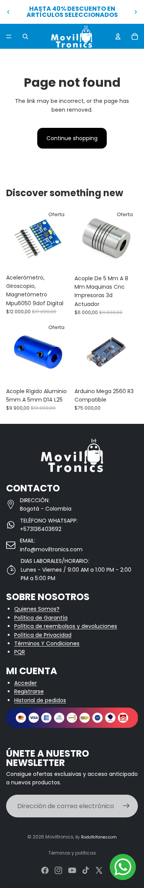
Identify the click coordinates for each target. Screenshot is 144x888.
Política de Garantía (41, 618)
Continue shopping (72, 138)
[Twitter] (99, 870)
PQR (19, 652)
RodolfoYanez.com (99, 837)
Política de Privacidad (42, 635)
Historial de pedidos (40, 700)
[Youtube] (72, 870)
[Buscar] (25, 36)
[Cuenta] (117, 36)
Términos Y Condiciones (46, 643)
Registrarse (29, 691)
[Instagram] (58, 870)
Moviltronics (59, 836)
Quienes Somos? (37, 609)
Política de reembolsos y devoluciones (65, 626)
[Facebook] (45, 870)
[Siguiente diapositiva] (135, 11)
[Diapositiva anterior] (8, 11)
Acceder (25, 683)
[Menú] (9, 36)
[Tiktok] (85, 870)
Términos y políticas (72, 853)
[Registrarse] (126, 806)
